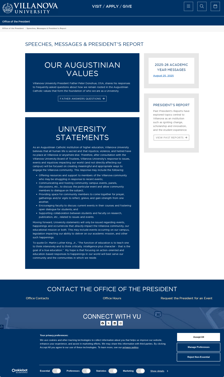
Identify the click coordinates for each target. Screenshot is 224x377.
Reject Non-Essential (198, 357)
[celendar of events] (215, 6)
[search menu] (201, 6)
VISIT (97, 6)
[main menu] (188, 6)
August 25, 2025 (163, 75)
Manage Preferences (199, 347)
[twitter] (108, 323)
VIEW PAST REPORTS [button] (170, 137)
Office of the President (16, 21)
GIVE (127, 6)
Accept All (198, 337)
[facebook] (102, 323)
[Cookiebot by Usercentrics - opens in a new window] (19, 371)
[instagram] (120, 323)
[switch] (86, 370)
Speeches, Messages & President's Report (46, 28)
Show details (157, 371)
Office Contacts (37, 298)
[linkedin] (114, 323)
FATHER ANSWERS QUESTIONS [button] (81, 98)
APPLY (112, 6)
